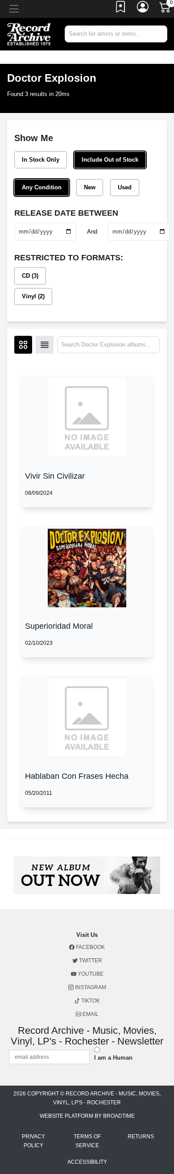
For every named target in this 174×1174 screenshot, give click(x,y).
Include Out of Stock (110, 159)
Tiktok (90, 1001)
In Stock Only (40, 159)
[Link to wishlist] (121, 9)
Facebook (90, 947)
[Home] (29, 33)
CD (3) (30, 275)
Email (90, 1014)
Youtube (90, 974)
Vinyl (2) (33, 296)
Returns (141, 1136)
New (89, 187)
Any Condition (42, 187)
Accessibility (87, 1162)
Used (125, 187)
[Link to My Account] (143, 9)
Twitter (90, 960)
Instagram (90, 987)
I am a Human (113, 1057)
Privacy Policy (33, 1141)
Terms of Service (87, 1141)
